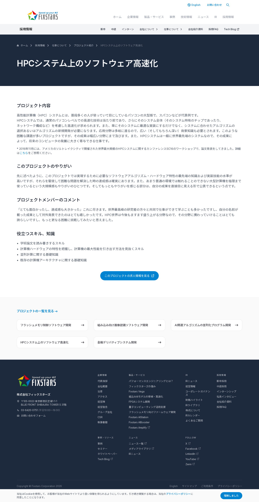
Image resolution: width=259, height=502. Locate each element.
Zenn (189, 464)
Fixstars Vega (136, 391)
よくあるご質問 (194, 420)
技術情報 (186, 17)
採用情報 (228, 17)
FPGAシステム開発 (139, 401)
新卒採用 (222, 381)
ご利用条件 (207, 486)
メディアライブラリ (140, 448)
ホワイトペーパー (107, 453)
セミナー (102, 448)
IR (215, 17)
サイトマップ (189, 486)
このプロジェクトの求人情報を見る (127, 276)
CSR (100, 417)
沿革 (100, 391)
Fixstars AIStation (138, 417)
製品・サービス (154, 17)
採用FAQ (213, 29)
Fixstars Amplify (138, 427)
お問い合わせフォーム (33, 415)
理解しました (231, 495)
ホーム (117, 17)
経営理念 (102, 406)
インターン (128, 29)
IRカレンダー (193, 415)
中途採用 (222, 386)
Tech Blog (230, 29)
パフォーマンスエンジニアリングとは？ (151, 381)
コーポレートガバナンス (198, 393)
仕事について (171, 29)
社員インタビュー (226, 396)
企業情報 (132, 17)
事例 (172, 17)
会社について (147, 29)
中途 (113, 29)
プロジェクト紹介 (84, 45)
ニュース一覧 (136, 443)
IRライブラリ (193, 405)
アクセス (102, 396)
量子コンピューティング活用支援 (147, 406)
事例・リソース (106, 437)
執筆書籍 (102, 422)
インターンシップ (226, 391)
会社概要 (102, 386)
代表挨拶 (102, 381)
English (196, 4)
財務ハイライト (194, 399)
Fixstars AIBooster (139, 422)
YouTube (191, 459)
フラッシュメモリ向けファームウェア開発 (152, 412)
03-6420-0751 (29, 410)
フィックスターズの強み (142, 386)
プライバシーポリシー (178, 493)
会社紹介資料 (195, 29)
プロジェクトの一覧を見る (35, 311)
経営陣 (101, 401)
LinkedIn (190, 453)
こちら (24, 153)
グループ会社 (105, 412)
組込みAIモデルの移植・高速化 (146, 396)
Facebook (192, 448)
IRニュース (191, 381)
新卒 (103, 29)
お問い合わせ (214, 4)
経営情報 (190, 386)
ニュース (203, 17)
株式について (193, 410)
